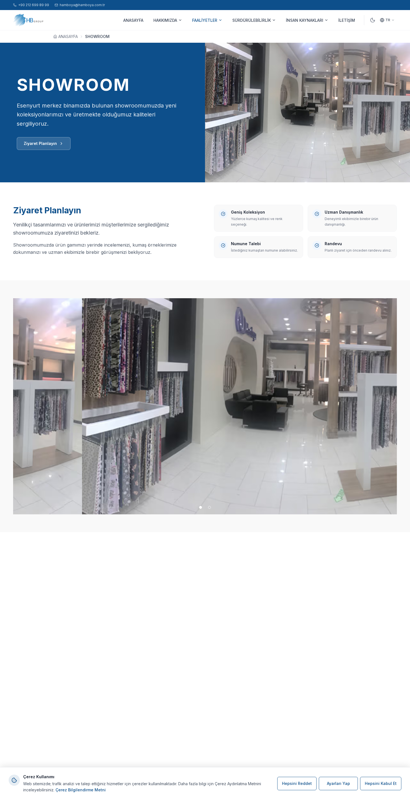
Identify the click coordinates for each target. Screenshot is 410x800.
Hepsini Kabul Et (381, 783)
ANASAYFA (133, 20)
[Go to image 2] (209, 507)
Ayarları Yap (338, 783)
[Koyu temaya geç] (373, 20)
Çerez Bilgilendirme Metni (81, 789)
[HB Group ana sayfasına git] (28, 20)
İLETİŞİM (346, 20)
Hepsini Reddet (297, 783)
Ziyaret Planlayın (40, 143)
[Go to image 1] (200, 507)
